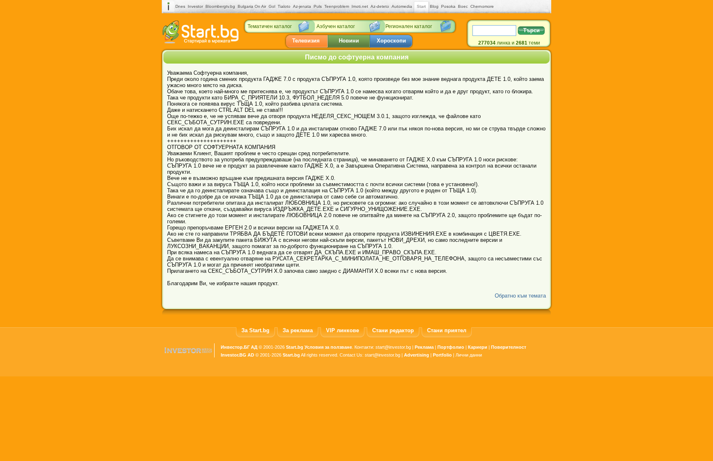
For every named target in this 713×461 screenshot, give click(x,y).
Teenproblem (336, 6)
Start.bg (294, 347)
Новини (349, 41)
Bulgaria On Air (252, 6)
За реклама (298, 330)
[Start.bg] (200, 41)
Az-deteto (380, 6)
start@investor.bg (393, 347)
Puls (318, 6)
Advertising (416, 354)
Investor (195, 6)
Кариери (477, 347)
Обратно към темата (520, 296)
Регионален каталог (408, 26)
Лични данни (469, 354)
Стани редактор (393, 330)
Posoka (448, 6)
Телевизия (306, 41)
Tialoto (284, 6)
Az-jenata (302, 6)
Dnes (180, 6)
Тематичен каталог (270, 26)
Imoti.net (360, 6)
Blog (434, 6)
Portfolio (442, 354)
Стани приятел (446, 330)
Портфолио (450, 347)
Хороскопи (391, 41)
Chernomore (482, 6)
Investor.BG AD (237, 354)
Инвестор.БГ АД (239, 347)
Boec (463, 6)
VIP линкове (342, 330)
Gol (272, 6)
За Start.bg (255, 330)
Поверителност (508, 347)
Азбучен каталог (335, 26)
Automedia (402, 6)
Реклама (424, 347)
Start (421, 6)
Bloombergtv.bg (220, 6)
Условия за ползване (328, 347)
